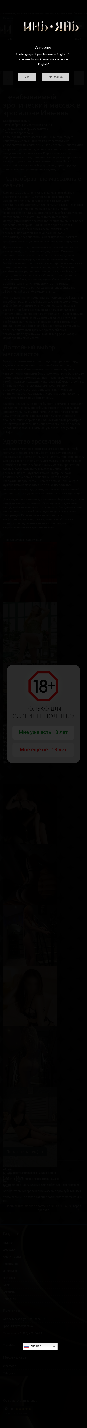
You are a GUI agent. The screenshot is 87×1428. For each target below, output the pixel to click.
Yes (27, 76)
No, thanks (56, 76)
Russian (35, 1346)
